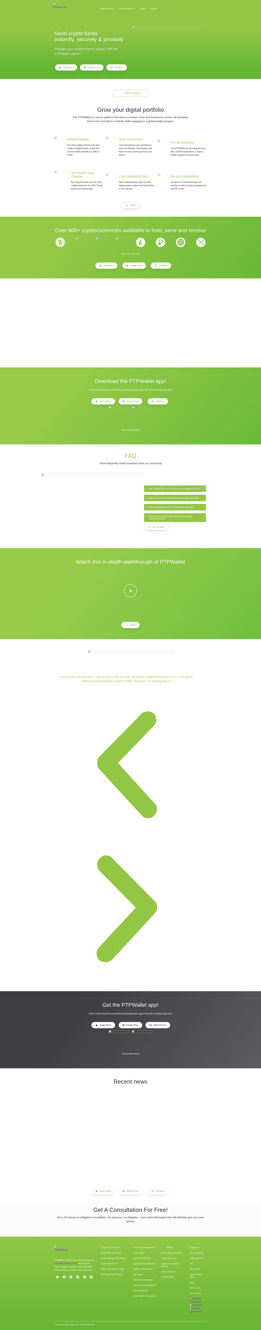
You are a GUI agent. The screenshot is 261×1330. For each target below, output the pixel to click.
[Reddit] (84, 1277)
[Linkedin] (71, 1277)
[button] (175, 488)
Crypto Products (107, 8)
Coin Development (127, 8)
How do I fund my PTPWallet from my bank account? (173, 498)
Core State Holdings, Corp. (65, 1263)
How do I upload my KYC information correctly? (171, 507)
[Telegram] (64, 1277)
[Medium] (91, 1277)
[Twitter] (57, 1277)
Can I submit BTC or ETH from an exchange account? (174, 488)
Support (154, 8)
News (142, 8)
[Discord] (77, 1277)
